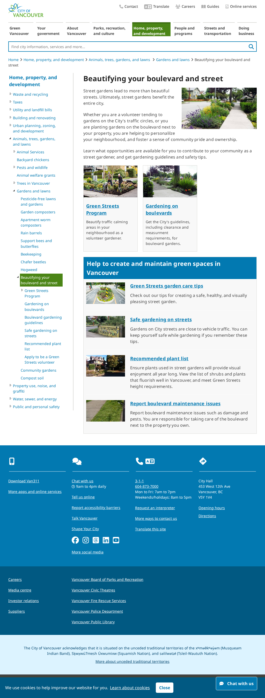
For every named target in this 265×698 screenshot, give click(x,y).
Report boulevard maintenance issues (175, 403)
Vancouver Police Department (97, 611)
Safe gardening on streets (41, 333)
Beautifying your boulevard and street (39, 280)
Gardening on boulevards (37, 306)
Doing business (246, 31)
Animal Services (30, 151)
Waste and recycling (30, 94)
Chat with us (82, 480)
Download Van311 (23, 480)
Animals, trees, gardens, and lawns (120, 59)
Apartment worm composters (35, 222)
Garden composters (38, 211)
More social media (88, 552)
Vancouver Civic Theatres (93, 590)
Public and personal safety (36, 406)
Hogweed (29, 269)
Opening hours (211, 507)
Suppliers (16, 611)
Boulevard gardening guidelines (43, 320)
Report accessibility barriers (96, 507)
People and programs (184, 31)
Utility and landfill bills (32, 109)
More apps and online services (35, 491)
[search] (251, 46)
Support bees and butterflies (36, 243)
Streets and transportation (217, 31)
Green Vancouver (19, 31)
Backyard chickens (33, 159)
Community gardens (38, 370)
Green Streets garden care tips (166, 286)
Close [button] (164, 688)
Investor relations (23, 600)
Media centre (19, 590)
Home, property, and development (149, 31)
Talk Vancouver (85, 518)
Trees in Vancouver (33, 183)
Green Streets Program (36, 293)
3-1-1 (139, 480)
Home (13, 59)
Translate (161, 6)
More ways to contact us (156, 518)
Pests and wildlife (32, 167)
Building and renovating (34, 117)
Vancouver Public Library (93, 621)
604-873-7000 (146, 486)
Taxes (18, 102)
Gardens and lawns (173, 59)
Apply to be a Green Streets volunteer (42, 359)
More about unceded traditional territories (132, 661)
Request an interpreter (155, 507)
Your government (48, 31)
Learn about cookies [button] (130, 688)
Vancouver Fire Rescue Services (99, 600)
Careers (188, 6)
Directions (207, 515)
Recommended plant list (43, 346)
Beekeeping (31, 254)
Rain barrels (31, 232)
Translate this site (150, 529)
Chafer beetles (33, 261)
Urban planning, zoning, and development (34, 128)
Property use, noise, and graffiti (34, 388)
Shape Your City (85, 528)
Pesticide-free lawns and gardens (38, 201)
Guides (213, 6)
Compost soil (32, 378)
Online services (243, 6)
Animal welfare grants (36, 175)
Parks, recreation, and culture (109, 31)
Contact (131, 6)
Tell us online (83, 496)
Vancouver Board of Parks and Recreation (107, 579)
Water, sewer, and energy (35, 398)
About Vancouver (76, 31)
